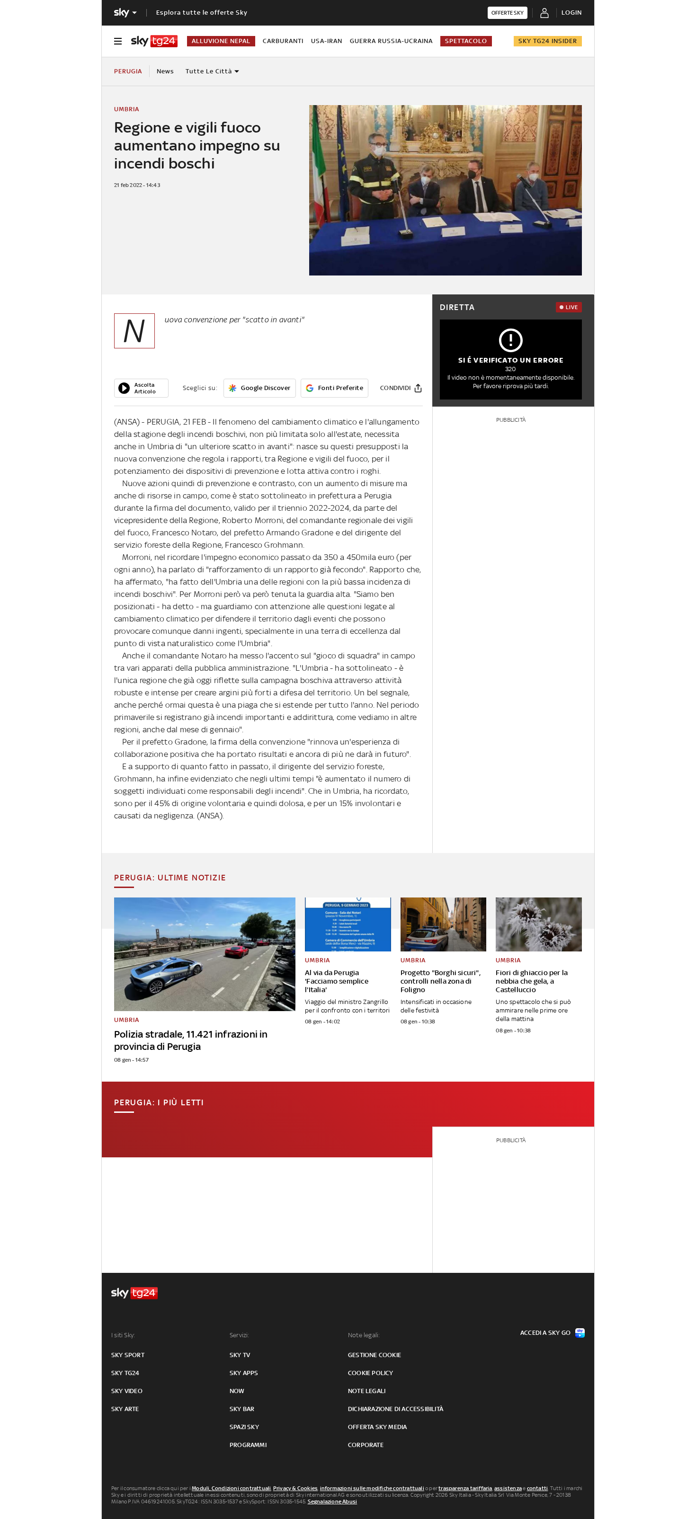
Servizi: (240, 1335)
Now (237, 1391)
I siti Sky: (123, 1335)
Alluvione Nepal (221, 40)
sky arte (125, 1408)
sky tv (240, 1355)
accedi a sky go (545, 1332)
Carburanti (283, 40)
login (572, 12)
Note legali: (364, 1335)
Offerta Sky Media (377, 1426)
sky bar (242, 1408)
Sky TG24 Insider (547, 40)
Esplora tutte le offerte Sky (202, 12)
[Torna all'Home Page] (154, 41)
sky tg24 (125, 1373)
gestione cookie (374, 1355)
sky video (127, 1391)
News (165, 71)
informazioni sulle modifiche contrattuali (372, 1488)
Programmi (248, 1444)
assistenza (508, 1488)
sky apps (244, 1373)
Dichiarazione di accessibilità (395, 1408)
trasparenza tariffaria (465, 1488)
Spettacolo (466, 40)
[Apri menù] (118, 41)
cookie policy (370, 1373)
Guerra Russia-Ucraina (391, 40)
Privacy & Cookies (295, 1488)
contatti (537, 1488)
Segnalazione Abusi (332, 1501)
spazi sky (244, 1426)
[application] (141, 388)
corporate (366, 1444)
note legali (366, 1391)
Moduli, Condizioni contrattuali (231, 1488)
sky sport (127, 1355)
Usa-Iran (326, 40)
